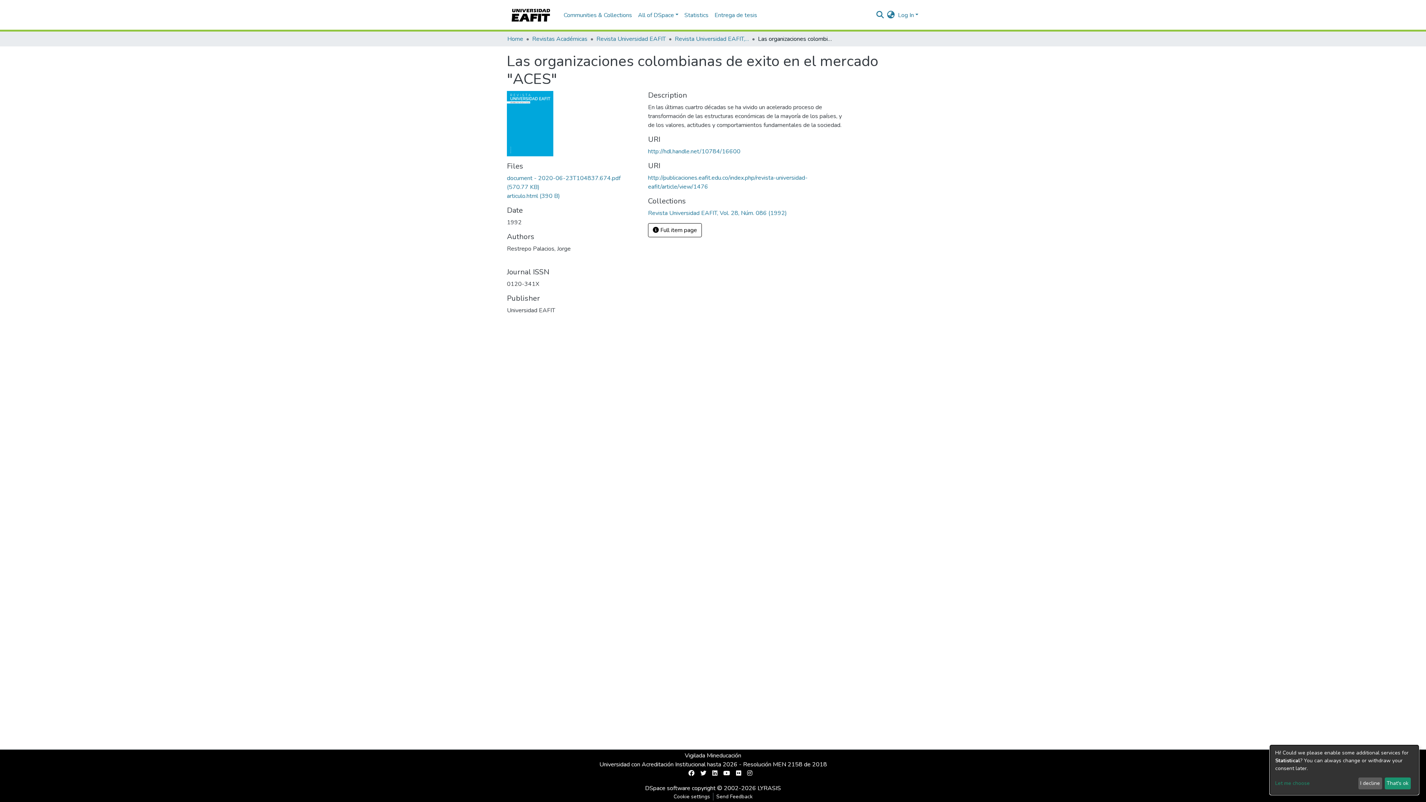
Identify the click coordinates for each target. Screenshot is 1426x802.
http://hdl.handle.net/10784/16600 (694, 151)
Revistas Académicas (559, 39)
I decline (1370, 783)
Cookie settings (692, 796)
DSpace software (667, 788)
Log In (906, 15)
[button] (891, 15)
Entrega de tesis (735, 15)
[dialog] (1344, 770)
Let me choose (1292, 783)
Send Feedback (734, 796)
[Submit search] (880, 15)
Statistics (696, 15)
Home (515, 39)
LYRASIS (769, 788)
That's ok (1398, 783)
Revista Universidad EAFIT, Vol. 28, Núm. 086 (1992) (712, 39)
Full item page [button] (678, 230)
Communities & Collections (598, 15)
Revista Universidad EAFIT (631, 39)
